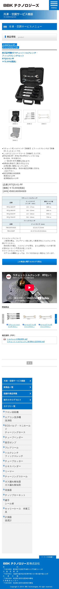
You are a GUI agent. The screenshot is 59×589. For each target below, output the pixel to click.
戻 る (30, 363)
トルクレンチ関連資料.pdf (17, 339)
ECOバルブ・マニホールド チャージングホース (17, 428)
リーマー (9, 471)
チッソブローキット (15, 495)
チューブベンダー (14, 437)
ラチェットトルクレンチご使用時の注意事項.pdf (26, 342)
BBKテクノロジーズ (24, 6)
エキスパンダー (13, 466)
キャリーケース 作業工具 (17, 510)
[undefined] (29, 85)
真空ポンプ (10, 442)
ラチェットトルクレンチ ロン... (14, 325)
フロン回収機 (12, 412)
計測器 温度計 (9, 519)
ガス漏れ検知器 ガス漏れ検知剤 (14, 483)
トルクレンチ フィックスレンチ (14, 454)
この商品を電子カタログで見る (29, 262)
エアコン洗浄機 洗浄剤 (14, 419)
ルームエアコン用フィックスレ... (30, 325)
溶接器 (8, 490)
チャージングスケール (16, 476)
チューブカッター (14, 461)
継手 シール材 (9, 502)
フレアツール (12, 447)
